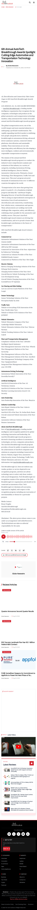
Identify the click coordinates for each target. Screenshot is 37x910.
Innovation (4, 861)
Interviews (4, 858)
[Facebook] (8, 550)
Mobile (21, 864)
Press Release (9, 7)
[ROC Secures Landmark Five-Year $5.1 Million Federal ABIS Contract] (18, 629)
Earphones (22, 858)
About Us (22, 877)
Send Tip (5, 848)
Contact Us (22, 880)
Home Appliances (6, 869)
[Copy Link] (23, 550)
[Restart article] (3, 541)
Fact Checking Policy (20, 904)
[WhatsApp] (19, 550)
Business (3, 877)
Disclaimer (22, 882)
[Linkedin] (28, 834)
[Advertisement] (18, 27)
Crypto (3, 882)
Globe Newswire (18, 573)
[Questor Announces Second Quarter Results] (18, 598)
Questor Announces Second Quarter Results (17, 611)
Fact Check (4, 880)
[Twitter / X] (11, 550)
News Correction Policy (7, 904)
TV (20, 869)
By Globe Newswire (12, 66)
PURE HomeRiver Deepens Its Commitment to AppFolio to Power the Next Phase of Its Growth (18, 674)
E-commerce (4, 864)
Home (2, 7)
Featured (3, 885)
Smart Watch (23, 866)
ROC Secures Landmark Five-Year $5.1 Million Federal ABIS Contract (18, 643)
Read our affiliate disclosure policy (18, 899)
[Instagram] (18, 834)
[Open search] (30, 2)
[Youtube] (23, 834)
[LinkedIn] (15, 550)
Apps (2, 866)
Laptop (21, 861)
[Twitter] (14, 834)
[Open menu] (34, 2)
